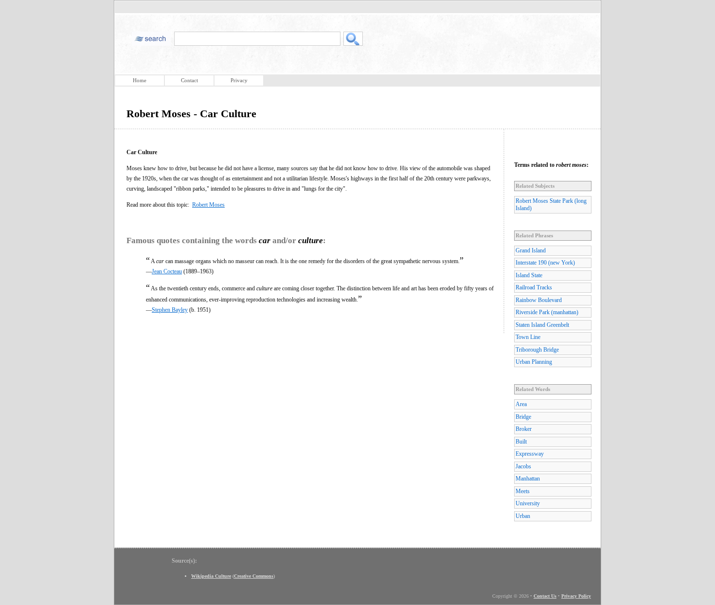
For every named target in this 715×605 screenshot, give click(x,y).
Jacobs (523, 466)
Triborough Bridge (537, 349)
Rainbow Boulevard (539, 300)
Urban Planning (534, 361)
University (528, 503)
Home (139, 80)
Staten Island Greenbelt (542, 324)
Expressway (530, 453)
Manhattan (528, 478)
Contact (189, 80)
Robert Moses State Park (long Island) (551, 204)
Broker (524, 429)
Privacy (239, 80)
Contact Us (545, 596)
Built (521, 441)
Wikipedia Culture (211, 576)
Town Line (528, 337)
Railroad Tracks (534, 287)
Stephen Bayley (170, 309)
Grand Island (531, 250)
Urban (523, 516)
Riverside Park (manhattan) (547, 312)
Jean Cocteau (167, 271)
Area (521, 404)
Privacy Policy (576, 596)
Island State (529, 275)
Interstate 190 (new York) (545, 262)
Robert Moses (208, 204)
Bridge (523, 416)
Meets (523, 491)
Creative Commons (253, 576)
